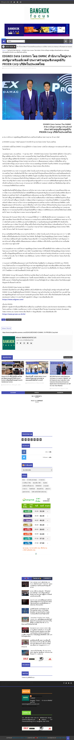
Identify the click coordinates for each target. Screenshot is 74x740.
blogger (13, 392)
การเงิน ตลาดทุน (32, 480)
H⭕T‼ (27, 578)
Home (4, 50)
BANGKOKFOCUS (37, 696)
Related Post (7, 357)
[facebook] (11, 2)
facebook (60, 392)
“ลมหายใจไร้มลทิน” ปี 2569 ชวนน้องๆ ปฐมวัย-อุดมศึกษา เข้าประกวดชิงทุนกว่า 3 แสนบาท (41, 652)
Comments (47, 578)
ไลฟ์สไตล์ (32, 489)
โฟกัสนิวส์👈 (37, 578)
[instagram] (20, 2)
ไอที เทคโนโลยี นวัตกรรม (13, 50)
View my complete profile (29, 706)
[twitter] (14, 2)
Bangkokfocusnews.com (19, 738)
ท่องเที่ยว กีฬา (37, 483)
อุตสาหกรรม (26, 491)
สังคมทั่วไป (40, 489)
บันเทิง (45, 483)
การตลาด (41, 480)
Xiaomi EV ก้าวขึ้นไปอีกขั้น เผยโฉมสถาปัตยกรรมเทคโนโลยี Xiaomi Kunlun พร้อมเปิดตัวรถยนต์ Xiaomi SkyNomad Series (11, 379)
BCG (24, 480)
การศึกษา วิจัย (27, 483)
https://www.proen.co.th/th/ (13, 314)
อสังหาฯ (48, 489)
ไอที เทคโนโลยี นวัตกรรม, (29, 68)
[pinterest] (17, 2)
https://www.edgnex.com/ (12, 299)
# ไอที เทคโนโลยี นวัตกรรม (14, 319)
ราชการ (25, 489)
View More (69, 357)
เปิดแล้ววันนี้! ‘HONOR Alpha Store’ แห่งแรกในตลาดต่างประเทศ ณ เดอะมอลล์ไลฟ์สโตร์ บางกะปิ (36, 378)
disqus (37, 392)
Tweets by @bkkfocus (28, 677)
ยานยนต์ (46, 486)
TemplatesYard (43, 738)
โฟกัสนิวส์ (38, 486)
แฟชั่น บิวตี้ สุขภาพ (28, 486)
